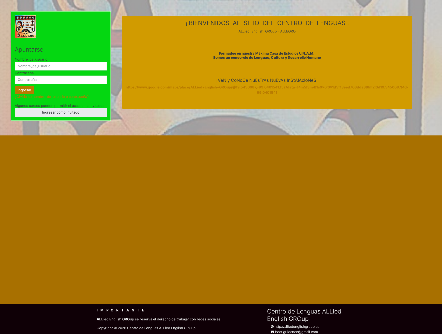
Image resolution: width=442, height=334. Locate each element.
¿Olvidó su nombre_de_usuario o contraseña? (52, 96)
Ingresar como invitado (60, 112)
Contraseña (24, 73)
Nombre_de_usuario (31, 59)
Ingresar (24, 90)
